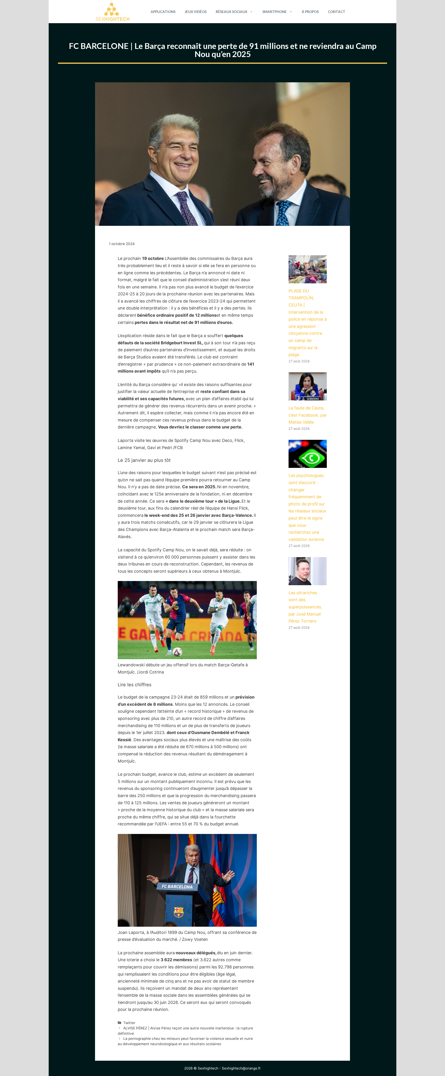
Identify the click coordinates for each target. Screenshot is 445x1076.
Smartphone (274, 12)
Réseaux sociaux (231, 12)
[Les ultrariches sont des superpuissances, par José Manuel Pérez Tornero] (308, 581)
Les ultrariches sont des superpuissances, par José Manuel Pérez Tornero (305, 606)
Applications (163, 12)
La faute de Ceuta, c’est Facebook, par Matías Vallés (308, 415)
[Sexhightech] (112, 11)
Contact (336, 12)
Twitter (129, 1023)
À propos (310, 12)
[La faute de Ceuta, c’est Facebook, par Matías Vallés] (308, 396)
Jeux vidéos (196, 12)
